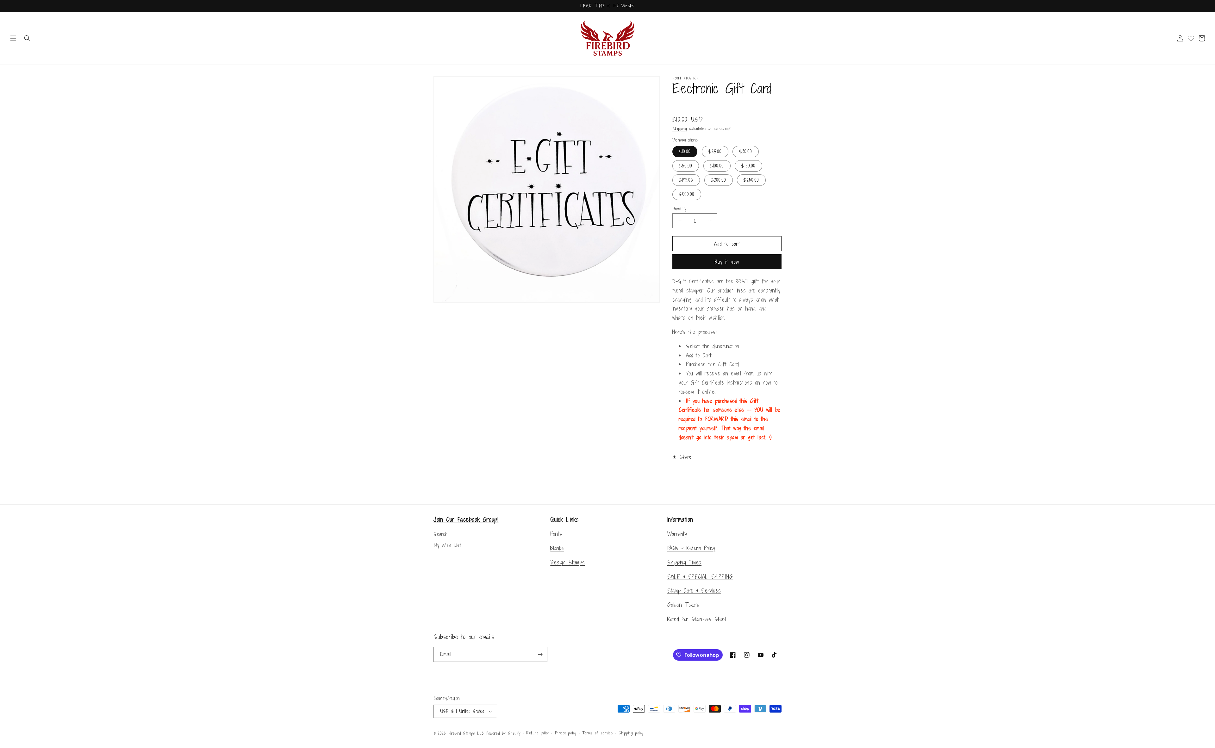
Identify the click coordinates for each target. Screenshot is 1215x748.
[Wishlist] (1191, 38)
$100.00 (717, 165)
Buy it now (727, 261)
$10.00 (685, 151)
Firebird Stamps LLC (466, 733)
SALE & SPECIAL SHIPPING (700, 576)
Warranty (677, 533)
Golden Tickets (683, 604)
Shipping (679, 128)
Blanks (557, 548)
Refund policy (537, 733)
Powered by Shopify (503, 733)
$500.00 (687, 194)
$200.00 (718, 180)
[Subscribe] (540, 654)
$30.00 (745, 151)
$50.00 (685, 165)
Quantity (679, 208)
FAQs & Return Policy (691, 548)
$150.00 (748, 165)
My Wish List (447, 545)
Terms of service (597, 733)
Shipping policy (631, 733)
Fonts (556, 533)
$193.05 (686, 180)
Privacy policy (565, 733)
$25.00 (715, 151)
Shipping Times (684, 562)
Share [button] (686, 457)
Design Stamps (567, 562)
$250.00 (751, 180)
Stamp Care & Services (694, 590)
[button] (13, 38)
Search (440, 534)
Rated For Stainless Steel (696, 619)
